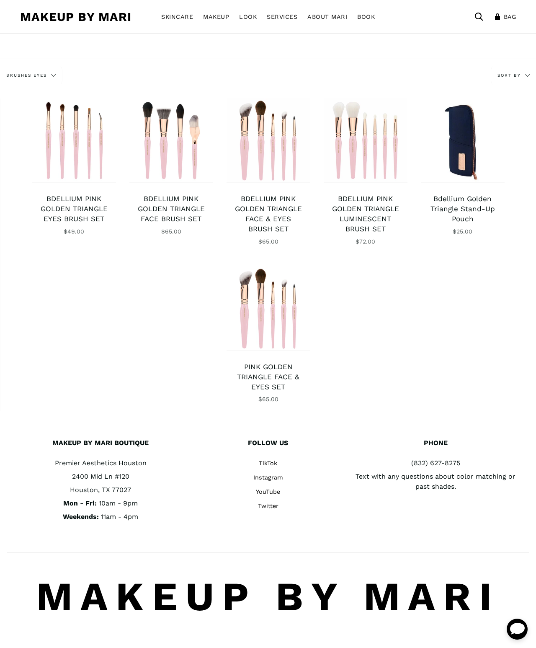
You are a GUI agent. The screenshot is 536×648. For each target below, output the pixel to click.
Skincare (177, 16)
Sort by (510, 75)
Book (366, 16)
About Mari (327, 16)
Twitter (268, 506)
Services (282, 16)
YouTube (268, 491)
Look (248, 16)
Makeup (216, 16)
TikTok (268, 463)
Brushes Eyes (27, 75)
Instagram (268, 477)
